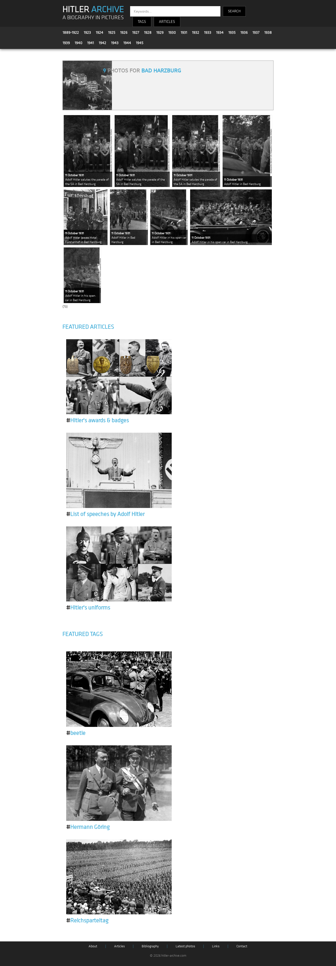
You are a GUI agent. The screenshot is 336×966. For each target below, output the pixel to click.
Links (215, 946)
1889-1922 (71, 32)
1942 (102, 42)
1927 (135, 32)
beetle (76, 733)
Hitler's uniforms (88, 607)
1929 (160, 32)
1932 (195, 32)
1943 (115, 42)
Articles (119, 946)
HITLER (93, 9)
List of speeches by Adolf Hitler (105, 514)
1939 (66, 42)
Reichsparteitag (87, 920)
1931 (184, 32)
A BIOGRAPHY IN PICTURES (93, 17)
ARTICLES (167, 21)
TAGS (142, 21)
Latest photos (185, 946)
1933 (207, 32)
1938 (268, 32)
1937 (256, 32)
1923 (87, 32)
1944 (127, 42)
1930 (172, 32)
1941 (90, 42)
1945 (139, 42)
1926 (123, 32)
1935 (232, 32)
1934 (220, 32)
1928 (148, 32)
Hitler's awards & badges (97, 420)
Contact (241, 946)
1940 (78, 42)
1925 (111, 32)
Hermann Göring (88, 827)
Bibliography (150, 946)
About (93, 946)
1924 (99, 32)
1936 (244, 32)
